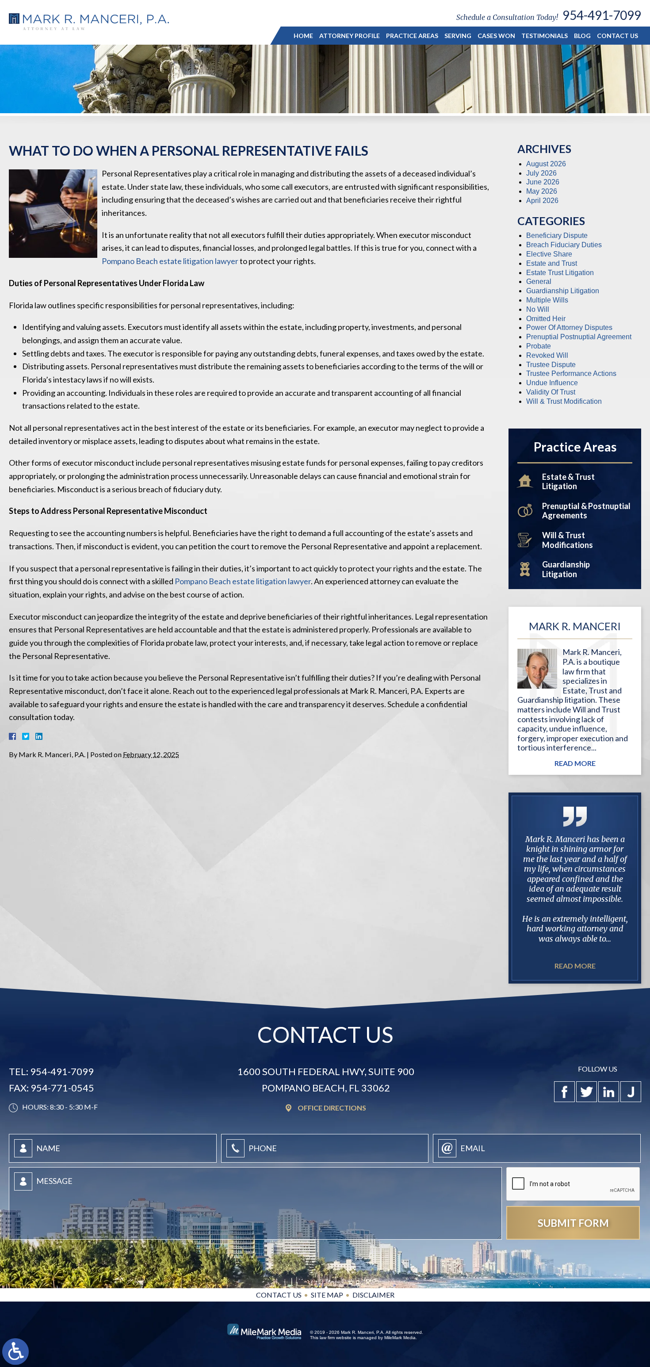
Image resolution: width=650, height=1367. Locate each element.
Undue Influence (552, 383)
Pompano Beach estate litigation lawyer (170, 261)
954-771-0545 (62, 1088)
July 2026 (541, 173)
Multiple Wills (547, 300)
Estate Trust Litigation (560, 272)
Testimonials (544, 35)
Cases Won (496, 35)
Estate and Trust (551, 263)
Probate (538, 346)
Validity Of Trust (550, 392)
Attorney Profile (349, 35)
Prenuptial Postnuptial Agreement (578, 337)
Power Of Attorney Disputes (569, 327)
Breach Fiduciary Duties (564, 245)
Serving (457, 35)
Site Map (327, 1294)
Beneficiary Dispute (557, 235)
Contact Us (617, 35)
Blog (582, 35)
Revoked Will (547, 355)
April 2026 (542, 200)
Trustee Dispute (551, 364)
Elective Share (549, 254)
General (538, 281)
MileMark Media (400, 1337)
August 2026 (546, 164)
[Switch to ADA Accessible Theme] (15, 1351)
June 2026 (542, 182)
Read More (575, 763)
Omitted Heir (546, 318)
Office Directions (332, 1108)
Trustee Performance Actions (571, 373)
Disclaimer (373, 1294)
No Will (537, 309)
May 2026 (541, 191)
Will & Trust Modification (564, 401)
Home (303, 35)
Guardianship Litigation (562, 291)
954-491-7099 (601, 15)
